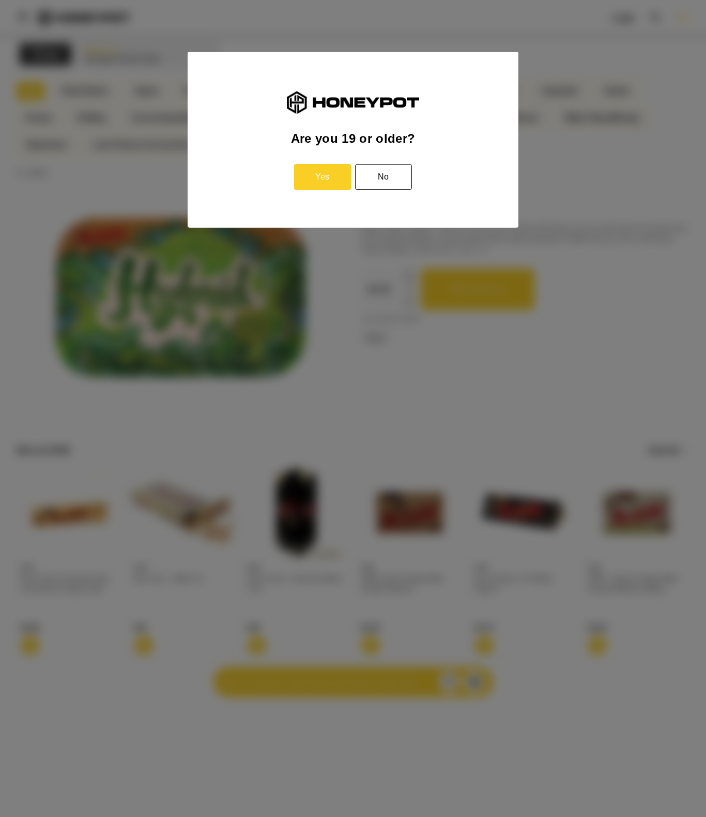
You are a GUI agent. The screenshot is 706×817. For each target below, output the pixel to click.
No (383, 176)
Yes (322, 176)
